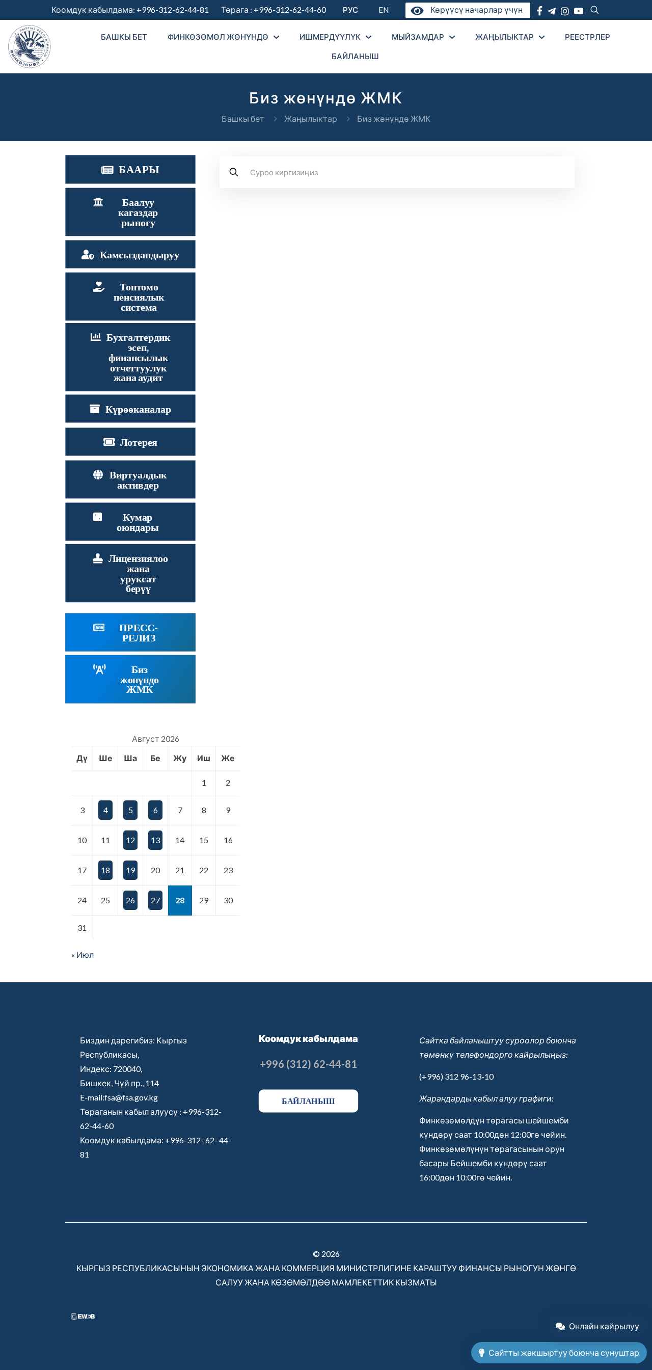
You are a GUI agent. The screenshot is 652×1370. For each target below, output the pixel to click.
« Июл (82, 954)
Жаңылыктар (310, 118)
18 (105, 870)
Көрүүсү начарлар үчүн (474, 9)
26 (130, 900)
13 (155, 840)
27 (155, 900)
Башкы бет (243, 118)
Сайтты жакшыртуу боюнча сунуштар (563, 1352)
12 (130, 840)
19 (130, 870)
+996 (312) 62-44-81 (308, 1064)
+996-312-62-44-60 (291, 9)
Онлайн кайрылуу (604, 1326)
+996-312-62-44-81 (173, 9)
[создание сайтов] (83, 1317)
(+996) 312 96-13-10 (456, 1076)
